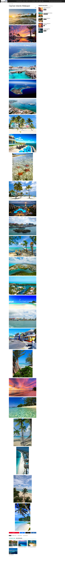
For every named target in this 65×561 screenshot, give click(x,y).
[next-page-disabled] (10, 556)
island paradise (19, 535)
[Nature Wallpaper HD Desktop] (40, 9)
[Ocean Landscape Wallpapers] (32, 543)
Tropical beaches (25, 535)
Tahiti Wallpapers (11, 554)
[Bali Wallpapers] (13, 543)
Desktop (45, 9)
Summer (45, 19)
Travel (10, 545)
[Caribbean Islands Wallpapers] (22, 543)
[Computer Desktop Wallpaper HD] (40, 30)
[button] (55, 1)
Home (9, 3)
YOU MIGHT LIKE (12, 538)
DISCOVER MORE (19, 538)
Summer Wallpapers (47, 18)
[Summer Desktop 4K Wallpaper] (40, 25)
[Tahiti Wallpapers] (13, 551)
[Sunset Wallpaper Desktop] (40, 15)
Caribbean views (14, 535)
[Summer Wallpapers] (40, 20)
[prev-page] (9, 556)
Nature (29, 545)
